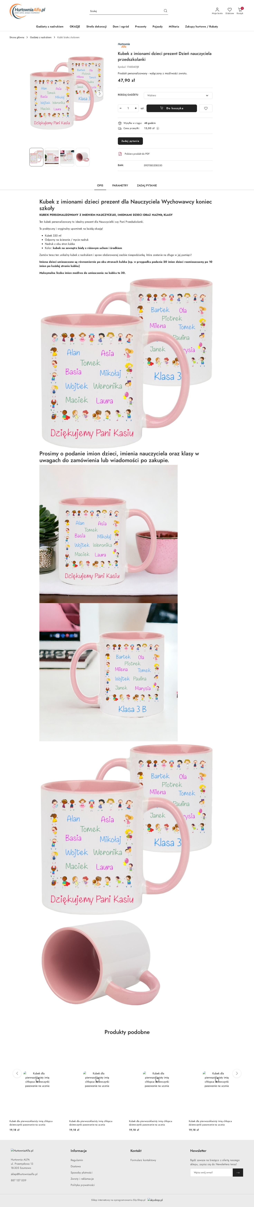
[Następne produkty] (237, 1073)
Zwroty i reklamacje (82, 1179)
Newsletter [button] (198, 1150)
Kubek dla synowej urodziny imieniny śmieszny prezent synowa (214, 1122)
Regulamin (77, 1160)
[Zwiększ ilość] (135, 108)
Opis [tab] (100, 185)
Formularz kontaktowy (143, 1160)
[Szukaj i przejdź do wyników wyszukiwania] (165, 11)
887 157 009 (18, 1180)
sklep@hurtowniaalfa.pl (24, 1174)
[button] (100, 94)
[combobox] (178, 95)
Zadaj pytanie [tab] (147, 185)
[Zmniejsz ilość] (120, 108)
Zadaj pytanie (130, 141)
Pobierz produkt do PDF (137, 153)
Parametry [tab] (120, 185)
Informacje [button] (79, 1150)
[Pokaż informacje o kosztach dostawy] (158, 128)
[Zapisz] (238, 1172)
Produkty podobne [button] (127, 1032)
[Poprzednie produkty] (17, 1073)
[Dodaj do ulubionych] (206, 108)
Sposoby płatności (81, 1173)
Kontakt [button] (135, 1150)
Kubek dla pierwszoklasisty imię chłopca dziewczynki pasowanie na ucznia (31, 1122)
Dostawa (76, 1166)
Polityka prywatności (83, 1185)
